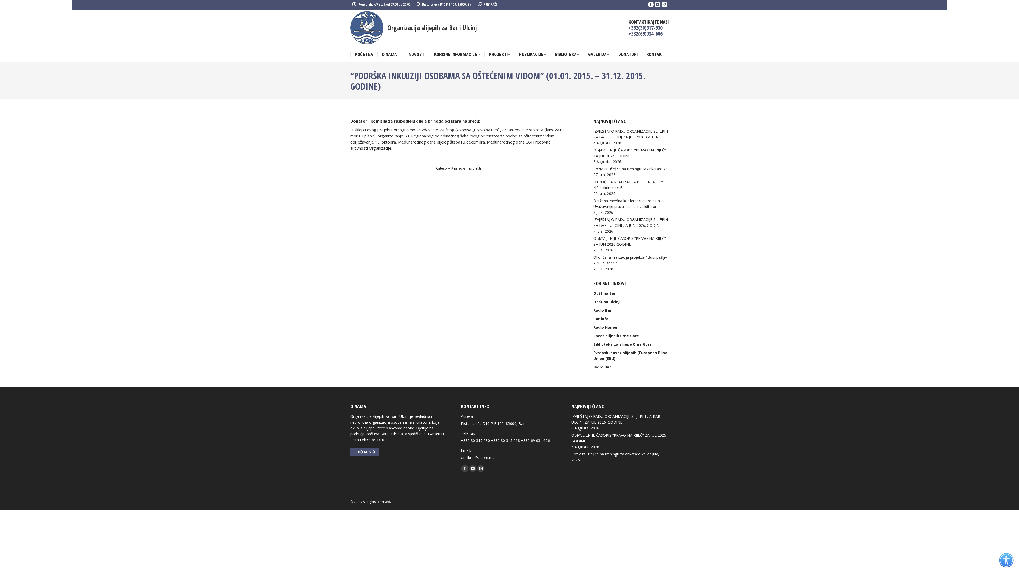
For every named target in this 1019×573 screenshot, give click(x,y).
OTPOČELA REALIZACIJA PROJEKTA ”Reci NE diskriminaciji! (628, 184)
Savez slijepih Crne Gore (616, 335)
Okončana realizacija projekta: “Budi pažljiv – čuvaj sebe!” (630, 260)
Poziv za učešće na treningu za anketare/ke (630, 168)
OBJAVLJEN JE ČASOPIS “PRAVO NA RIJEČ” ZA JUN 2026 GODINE (629, 241)
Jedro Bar (602, 367)
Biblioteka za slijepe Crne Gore (622, 344)
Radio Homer (605, 327)
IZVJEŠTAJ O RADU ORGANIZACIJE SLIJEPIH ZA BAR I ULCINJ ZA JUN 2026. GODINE (630, 222)
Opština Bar (604, 293)
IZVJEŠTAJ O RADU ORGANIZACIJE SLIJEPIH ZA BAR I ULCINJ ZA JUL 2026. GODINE (630, 134)
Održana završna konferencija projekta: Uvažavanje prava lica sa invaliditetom (627, 203)
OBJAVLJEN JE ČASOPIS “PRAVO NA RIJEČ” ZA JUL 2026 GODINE (629, 152)
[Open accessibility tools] (1006, 560)
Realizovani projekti (466, 168)
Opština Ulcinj (606, 301)
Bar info (600, 318)
